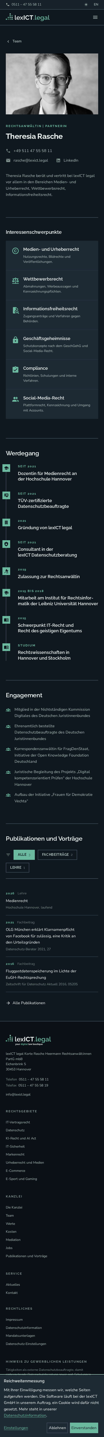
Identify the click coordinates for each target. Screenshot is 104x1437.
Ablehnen (57, 1428)
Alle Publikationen (29, 1003)
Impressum (14, 1319)
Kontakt (12, 1292)
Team (17, 41)
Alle (24, 854)
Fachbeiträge (57, 854)
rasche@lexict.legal (31, 160)
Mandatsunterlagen (20, 1335)
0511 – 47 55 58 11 (23, 4)
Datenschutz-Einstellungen (26, 1344)
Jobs (9, 1248)
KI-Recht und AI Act (21, 1138)
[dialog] (52, 1406)
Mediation (13, 1240)
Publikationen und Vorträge (26, 1256)
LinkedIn (71, 160)
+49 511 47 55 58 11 (33, 150)
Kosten (11, 1231)
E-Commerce (15, 1170)
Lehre (17, 867)
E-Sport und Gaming (21, 1179)
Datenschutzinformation (24, 1328)
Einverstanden (84, 1428)
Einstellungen (16, 1428)
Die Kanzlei (14, 1207)
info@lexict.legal (18, 1094)
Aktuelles (13, 1284)
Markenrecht (15, 1154)
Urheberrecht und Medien (25, 1162)
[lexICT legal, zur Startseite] (28, 17)
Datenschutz (15, 1130)
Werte (10, 1223)
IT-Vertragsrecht (18, 1122)
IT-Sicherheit (15, 1146)
